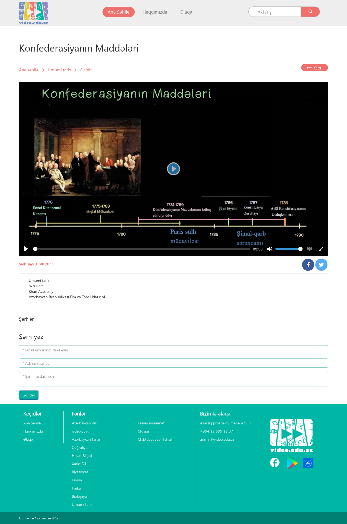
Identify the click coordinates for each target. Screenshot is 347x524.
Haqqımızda (155, 12)
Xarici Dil (79, 463)
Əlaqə (186, 12)
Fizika (76, 488)
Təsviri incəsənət (151, 422)
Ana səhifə (28, 69)
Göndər (29, 395)
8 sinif (86, 69)
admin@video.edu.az (217, 439)
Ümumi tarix (59, 69)
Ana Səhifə (121, 11)
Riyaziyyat (80, 471)
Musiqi (143, 431)
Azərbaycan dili (84, 422)
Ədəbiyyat (80, 431)
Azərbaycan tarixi (86, 439)
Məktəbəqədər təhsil (155, 439)
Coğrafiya (80, 447)
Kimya (77, 479)
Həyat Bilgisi (82, 455)
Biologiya (79, 496)
